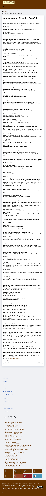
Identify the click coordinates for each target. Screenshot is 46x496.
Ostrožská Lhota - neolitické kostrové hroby (15, 446)
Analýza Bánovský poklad (10, 456)
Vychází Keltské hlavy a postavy (12, 461)
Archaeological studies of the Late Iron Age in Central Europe (19, 445)
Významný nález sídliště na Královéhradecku (15, 433)
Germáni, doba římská (8, 394)
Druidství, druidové (9, 475)
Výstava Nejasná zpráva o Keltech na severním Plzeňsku (17, 431)
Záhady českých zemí (8, 408)
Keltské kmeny (38, 470)
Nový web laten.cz (9, 441)
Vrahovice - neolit (9, 435)
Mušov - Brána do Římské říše (11, 451)
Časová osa (5, 411)
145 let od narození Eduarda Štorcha (13, 458)
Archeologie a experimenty (16, 358)
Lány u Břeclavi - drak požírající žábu (13, 436)
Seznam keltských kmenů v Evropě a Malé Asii (15, 462)
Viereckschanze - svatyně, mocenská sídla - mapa (16, 449)
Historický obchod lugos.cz (19, 476)
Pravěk (4, 388)
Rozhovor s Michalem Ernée (11, 426)
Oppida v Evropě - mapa (10, 448)
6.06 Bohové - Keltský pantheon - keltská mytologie (16, 463)
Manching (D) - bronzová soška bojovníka (14, 429)
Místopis (5, 381)
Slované (4, 398)
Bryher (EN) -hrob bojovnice (11, 453)
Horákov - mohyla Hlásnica (11, 455)
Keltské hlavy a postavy (29, 470)
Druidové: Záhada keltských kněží (12, 465)
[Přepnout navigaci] (3, 6)
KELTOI (22, 488)
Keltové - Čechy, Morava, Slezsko (8, 471)
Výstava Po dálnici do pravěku (12, 423)
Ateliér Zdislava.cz (38, 476)
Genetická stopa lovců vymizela (12, 459)
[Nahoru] (44, 494)
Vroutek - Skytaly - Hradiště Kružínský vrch (15, 443)
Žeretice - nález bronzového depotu (13, 439)
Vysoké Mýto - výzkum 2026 (11, 425)
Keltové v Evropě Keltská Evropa (18, 471)
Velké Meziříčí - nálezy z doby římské (13, 422)
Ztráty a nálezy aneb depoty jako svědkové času (16, 421)
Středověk (5, 401)
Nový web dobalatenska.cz (11, 442)
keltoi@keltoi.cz (13, 485)
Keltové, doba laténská (8, 391)
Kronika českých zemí (8, 404)
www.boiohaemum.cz (18, 490)
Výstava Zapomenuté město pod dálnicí (14, 428)
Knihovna (5, 384)
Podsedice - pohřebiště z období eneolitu (14, 452)
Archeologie (5, 378)
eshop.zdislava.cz (28, 475)
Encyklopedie (6, 374)
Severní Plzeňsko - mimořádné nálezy (13, 432)
